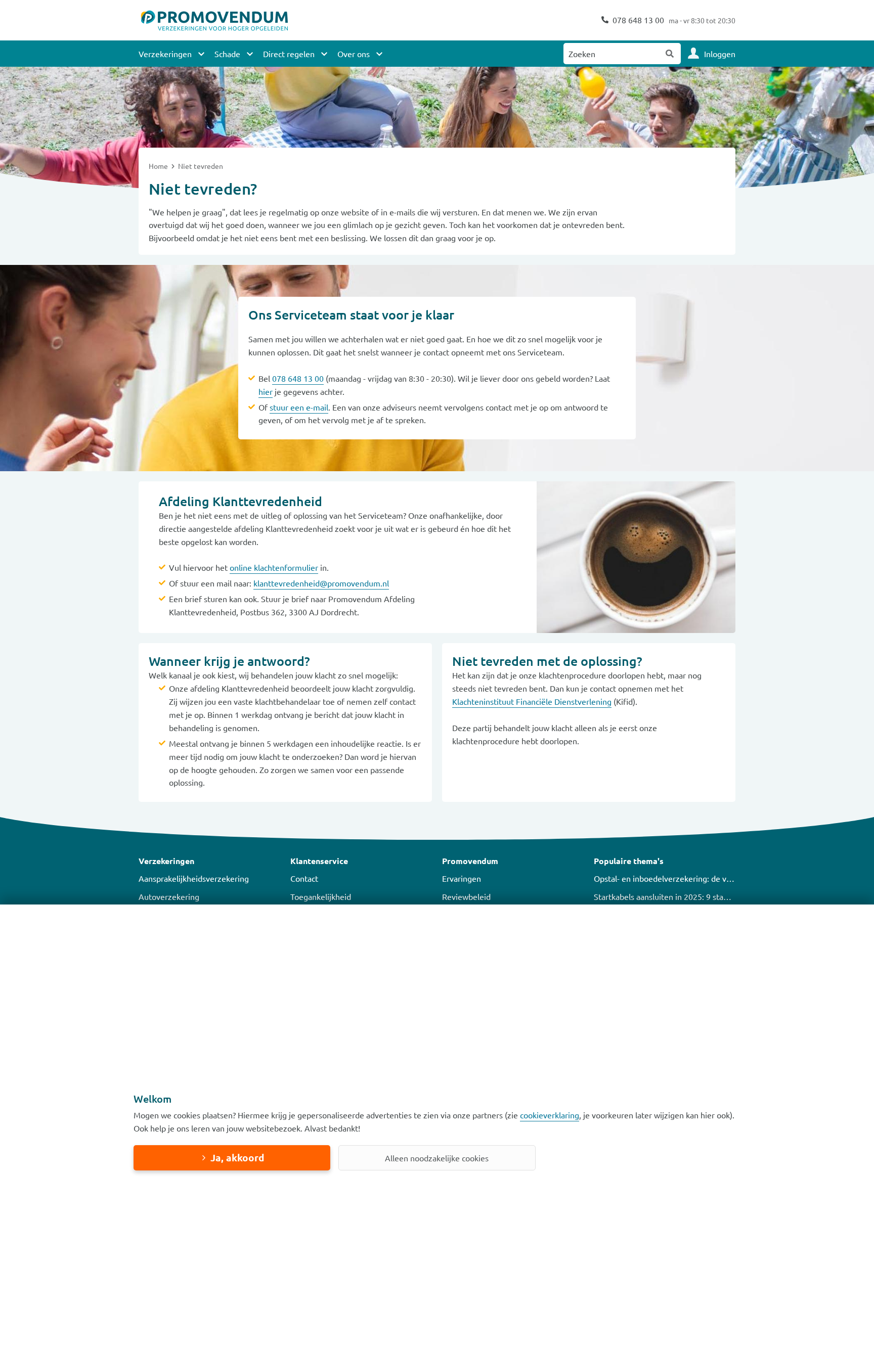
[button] (209, 861)
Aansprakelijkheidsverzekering (194, 878)
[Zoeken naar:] (611, 53)
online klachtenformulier (274, 567)
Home (159, 165)
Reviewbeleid (466, 896)
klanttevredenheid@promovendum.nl (321, 583)
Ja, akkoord (237, 1157)
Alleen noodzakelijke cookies (437, 1158)
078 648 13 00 (298, 378)
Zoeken (670, 53)
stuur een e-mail (299, 407)
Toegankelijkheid (320, 896)
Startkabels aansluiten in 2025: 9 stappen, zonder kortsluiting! (705, 896)
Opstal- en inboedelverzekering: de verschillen (677, 878)
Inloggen (719, 54)
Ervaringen (461, 878)
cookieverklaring (549, 1115)
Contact (304, 878)
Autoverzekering (169, 896)
